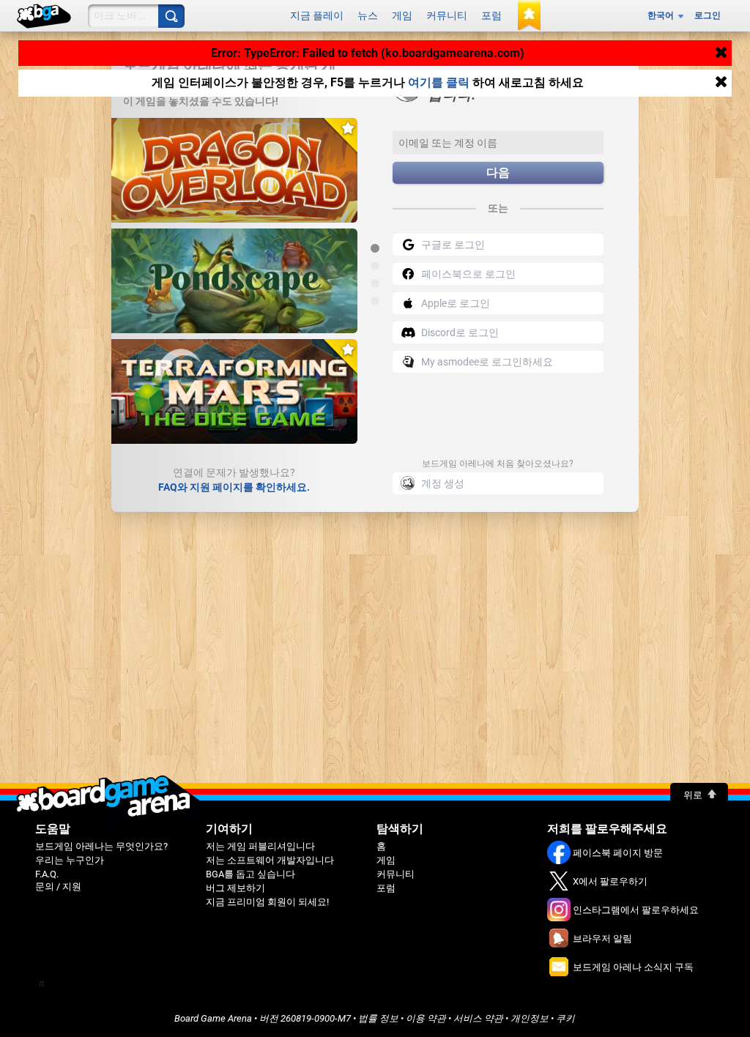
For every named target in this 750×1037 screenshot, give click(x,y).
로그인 (707, 15)
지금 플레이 (317, 15)
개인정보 (529, 1018)
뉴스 (367, 15)
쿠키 (565, 1018)
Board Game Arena (213, 1018)
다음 (498, 172)
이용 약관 (426, 1018)
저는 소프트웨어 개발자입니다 (270, 860)
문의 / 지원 (58, 886)
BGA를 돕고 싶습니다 (250, 874)
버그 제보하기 (235, 887)
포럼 (491, 15)
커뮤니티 (446, 15)
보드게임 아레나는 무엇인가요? (101, 846)
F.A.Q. (47, 874)
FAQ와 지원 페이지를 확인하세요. (234, 487)
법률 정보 (378, 1018)
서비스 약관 (478, 1018)
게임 (402, 15)
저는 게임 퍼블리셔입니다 (260, 846)
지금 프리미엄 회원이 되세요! (267, 901)
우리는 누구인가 (69, 860)
